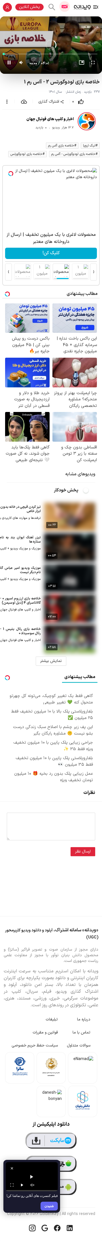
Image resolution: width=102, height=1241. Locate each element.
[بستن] (12, 1168)
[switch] (89, 490)
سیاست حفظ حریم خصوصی (35, 1045)
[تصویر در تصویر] (81, 63)
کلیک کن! (51, 253)
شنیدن (49, 1205)
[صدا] (32, 1185)
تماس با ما (81, 1032)
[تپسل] (11, 173)
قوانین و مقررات (45, 1032)
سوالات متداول (78, 1045)
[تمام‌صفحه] (92, 63)
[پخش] (22, 1185)
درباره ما (83, 1019)
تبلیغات (52, 1019)
